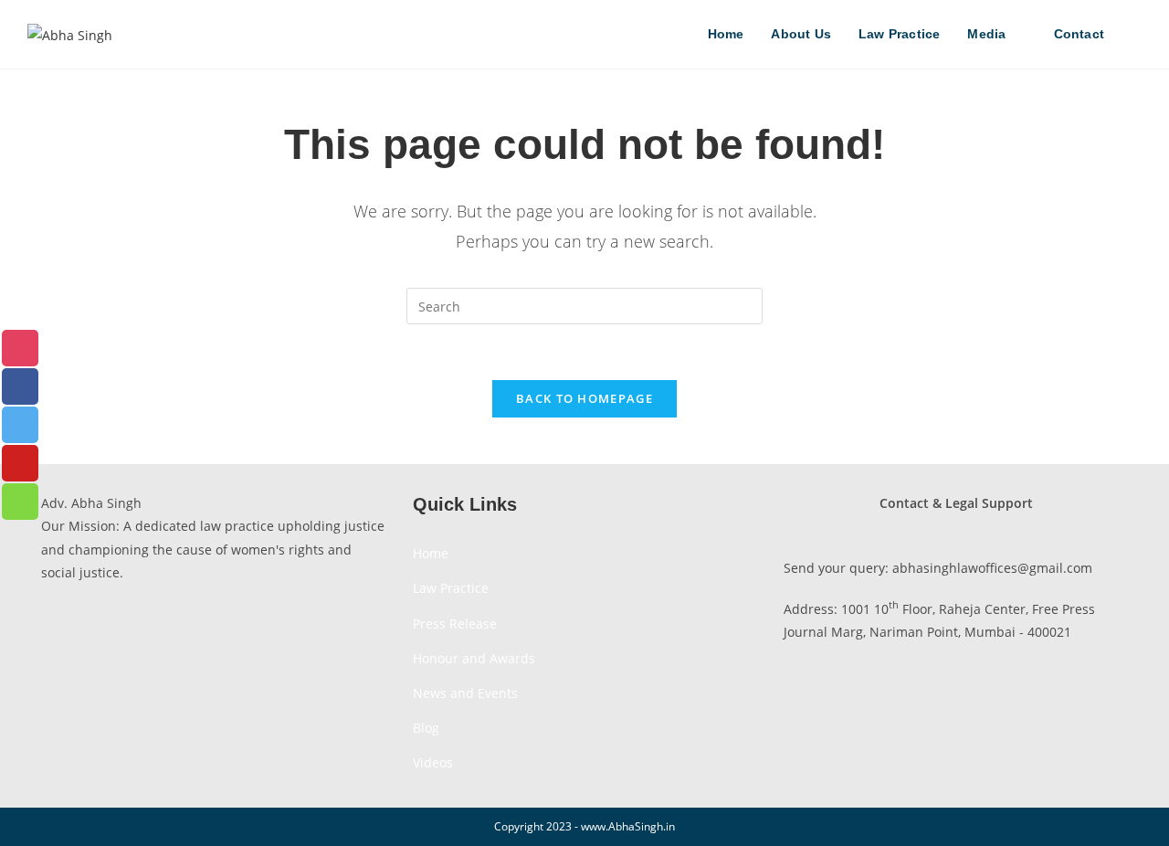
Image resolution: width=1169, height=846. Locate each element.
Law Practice (451, 588)
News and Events (465, 693)
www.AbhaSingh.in (628, 826)
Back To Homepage (584, 398)
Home (430, 553)
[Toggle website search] (1136, 34)
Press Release (455, 623)
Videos (433, 762)
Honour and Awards (474, 658)
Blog (426, 727)
